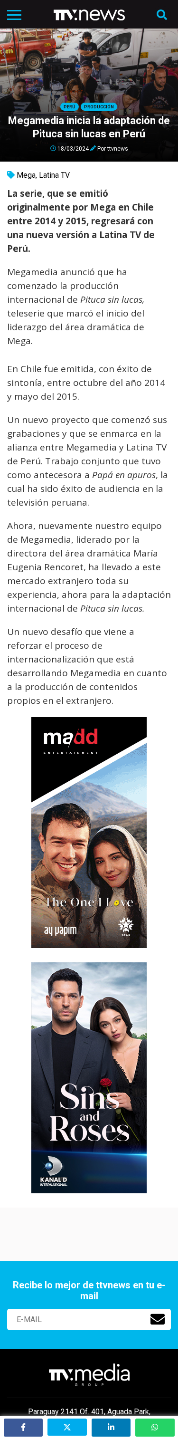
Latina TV (54, 175)
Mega (26, 175)
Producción (99, 107)
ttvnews (117, 148)
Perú (69, 107)
